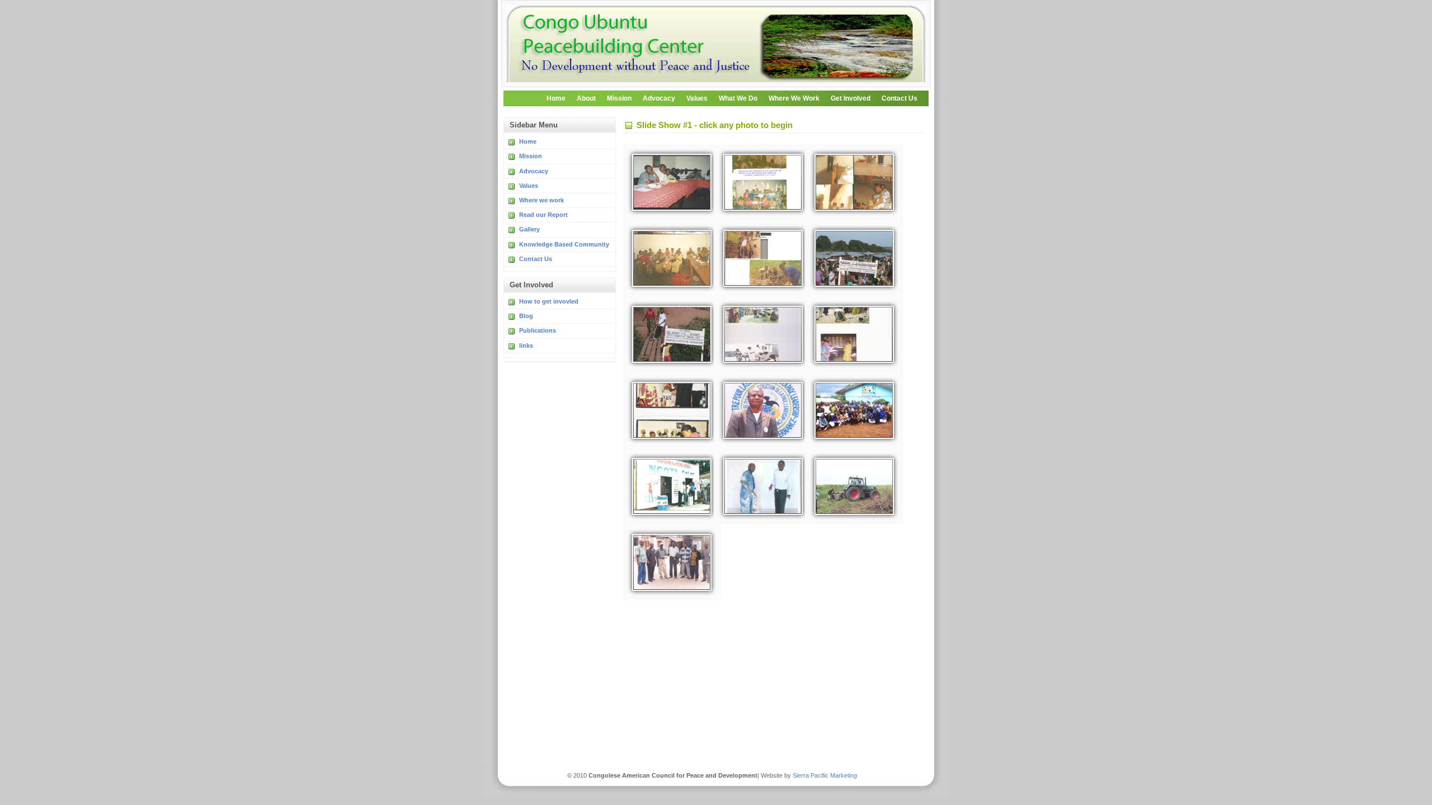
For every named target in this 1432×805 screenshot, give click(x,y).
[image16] (849, 486)
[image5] (667, 258)
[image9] (758, 334)
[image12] (758, 410)
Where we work (541, 200)
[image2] (667, 182)
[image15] (758, 486)
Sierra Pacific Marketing (824, 775)
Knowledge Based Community (564, 244)
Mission (619, 98)
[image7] (849, 258)
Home (556, 98)
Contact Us (899, 98)
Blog (526, 315)
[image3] (758, 182)
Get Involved (850, 98)
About (586, 98)
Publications (537, 330)
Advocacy (659, 98)
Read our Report (543, 214)
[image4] (849, 182)
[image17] (667, 562)
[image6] (758, 258)
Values (697, 98)
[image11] (667, 410)
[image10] (849, 334)
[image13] (849, 410)
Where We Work (794, 98)
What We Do (738, 98)
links (526, 345)
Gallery (529, 229)
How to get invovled (548, 301)
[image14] (667, 486)
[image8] (667, 334)
